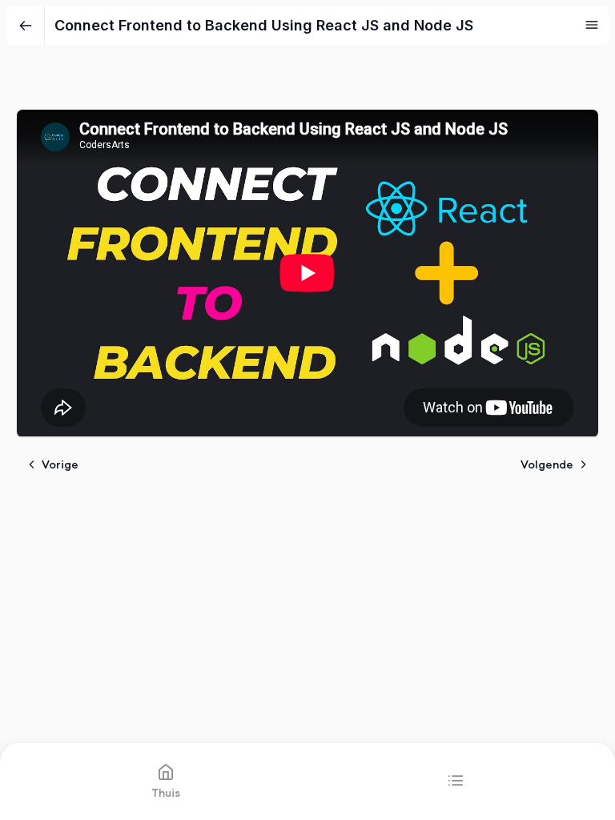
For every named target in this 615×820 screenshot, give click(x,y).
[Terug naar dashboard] (25, 25)
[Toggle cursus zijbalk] (592, 25)
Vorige (60, 464)
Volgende (547, 464)
